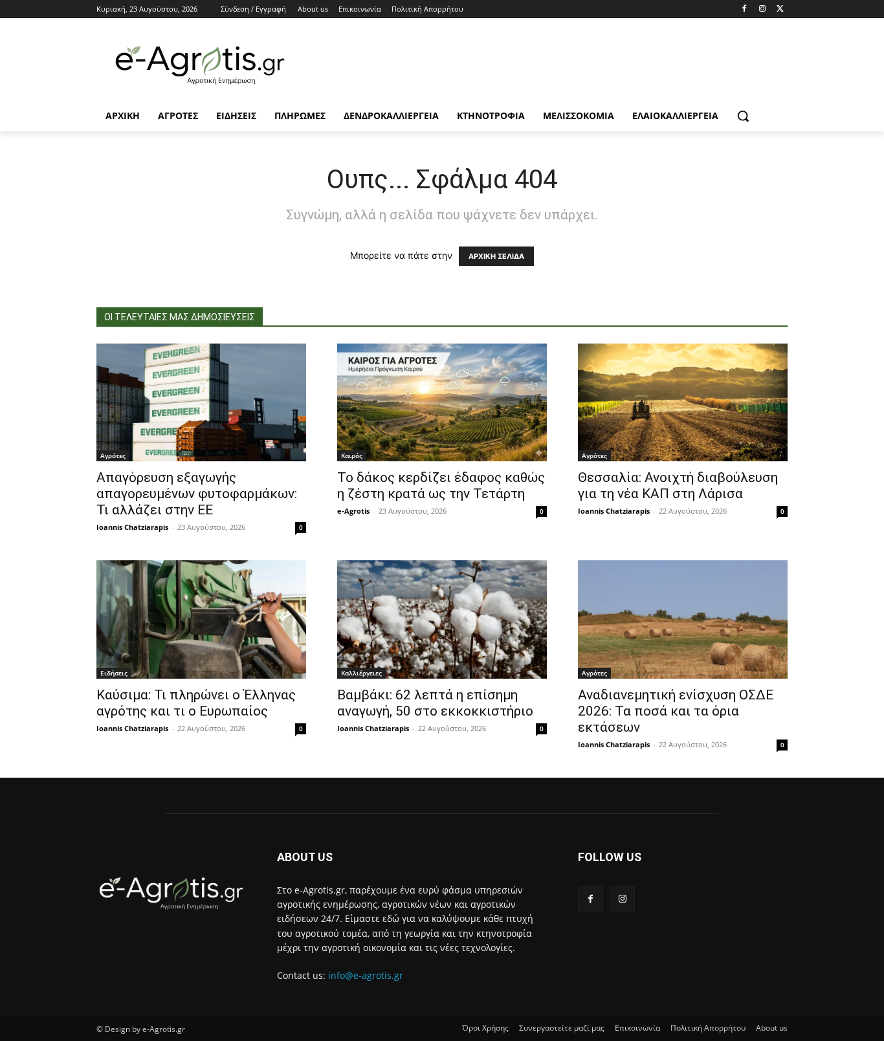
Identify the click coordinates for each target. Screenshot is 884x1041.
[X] (780, 9)
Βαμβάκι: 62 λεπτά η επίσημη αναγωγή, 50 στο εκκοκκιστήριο (435, 703)
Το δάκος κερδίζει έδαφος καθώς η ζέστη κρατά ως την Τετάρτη (441, 485)
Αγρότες (113, 455)
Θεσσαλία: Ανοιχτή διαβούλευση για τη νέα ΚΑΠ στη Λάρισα (678, 485)
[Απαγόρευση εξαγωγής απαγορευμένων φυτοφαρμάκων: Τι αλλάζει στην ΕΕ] (201, 402)
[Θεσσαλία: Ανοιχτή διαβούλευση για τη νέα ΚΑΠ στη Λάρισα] (683, 402)
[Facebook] (744, 9)
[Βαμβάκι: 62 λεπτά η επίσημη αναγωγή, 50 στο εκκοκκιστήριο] (442, 619)
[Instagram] (762, 9)
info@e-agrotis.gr (365, 975)
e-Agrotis (353, 511)
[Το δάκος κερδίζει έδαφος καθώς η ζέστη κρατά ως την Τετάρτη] (442, 402)
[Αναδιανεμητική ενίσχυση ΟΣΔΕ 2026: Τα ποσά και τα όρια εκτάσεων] (683, 619)
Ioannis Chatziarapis (132, 527)
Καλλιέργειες (361, 672)
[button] (742, 115)
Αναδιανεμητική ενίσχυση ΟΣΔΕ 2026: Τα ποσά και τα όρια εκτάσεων (675, 711)
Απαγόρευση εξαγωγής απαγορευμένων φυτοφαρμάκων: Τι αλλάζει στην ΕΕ (196, 494)
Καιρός (351, 455)
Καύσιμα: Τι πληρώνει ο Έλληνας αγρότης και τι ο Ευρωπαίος (196, 703)
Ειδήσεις (113, 672)
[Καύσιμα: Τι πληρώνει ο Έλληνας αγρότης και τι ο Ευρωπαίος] (201, 619)
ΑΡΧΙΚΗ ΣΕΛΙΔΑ (496, 256)
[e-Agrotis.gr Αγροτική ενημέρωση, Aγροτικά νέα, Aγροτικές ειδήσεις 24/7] (200, 65)
